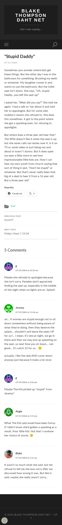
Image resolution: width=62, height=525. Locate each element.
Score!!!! (12, 219)
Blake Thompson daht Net (31, 15)
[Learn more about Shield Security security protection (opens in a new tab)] (4, 520)
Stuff (13, 206)
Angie (19, 411)
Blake (19, 453)
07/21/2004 (10, 63)
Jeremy (20, 307)
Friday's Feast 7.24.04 (16, 232)
